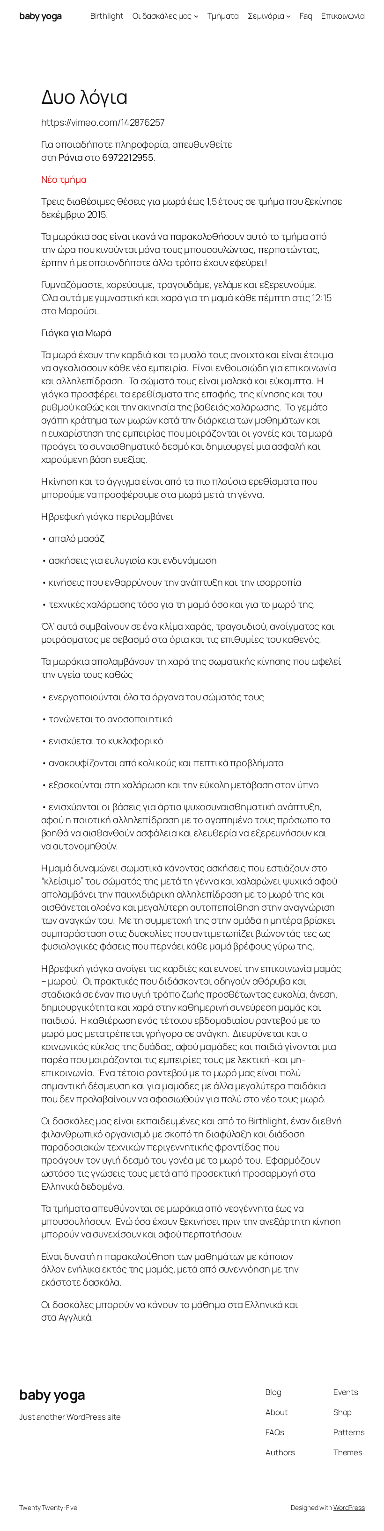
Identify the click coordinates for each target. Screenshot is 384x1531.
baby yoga (40, 15)
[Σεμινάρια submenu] (288, 16)
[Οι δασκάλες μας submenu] (196, 16)
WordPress (349, 1507)
